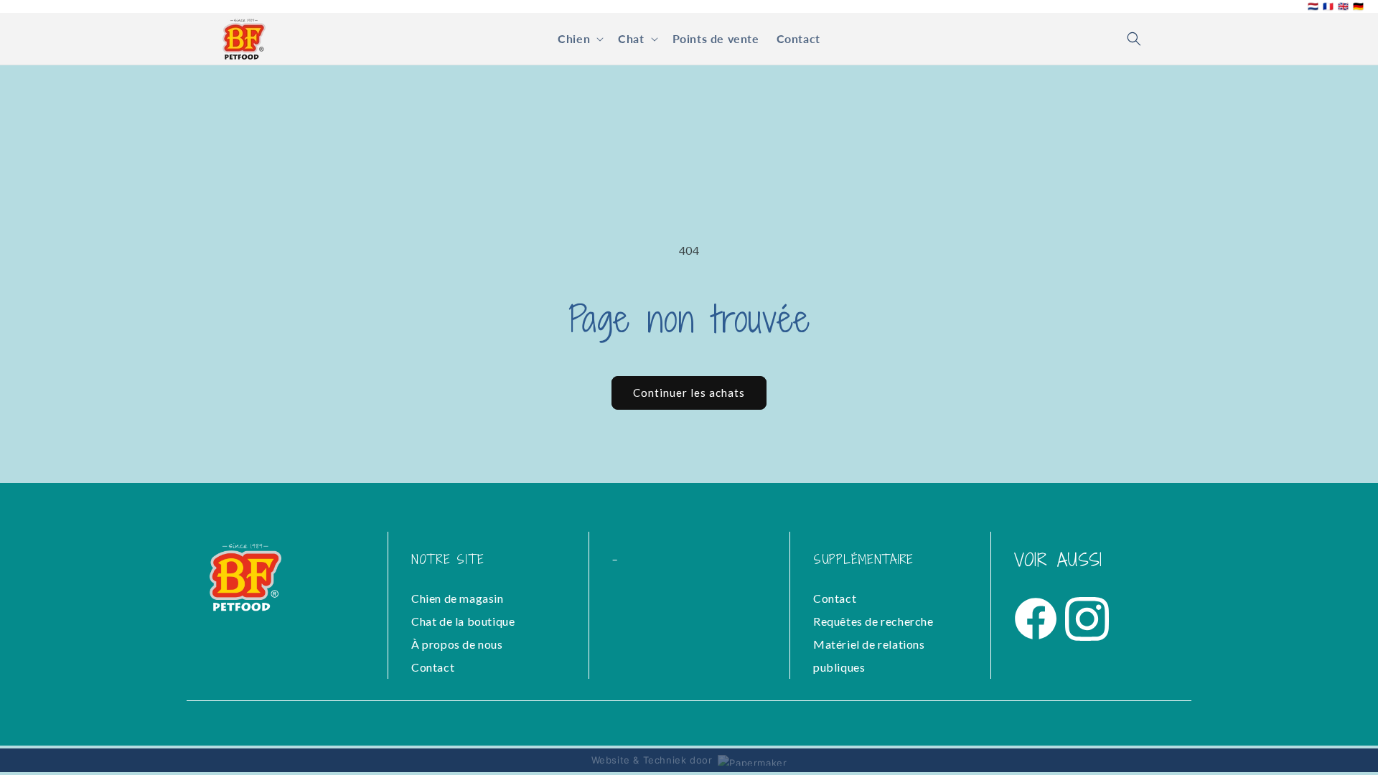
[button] (579, 39)
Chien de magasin (457, 598)
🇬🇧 (1343, 6)
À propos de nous (457, 644)
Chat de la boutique (463, 621)
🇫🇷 (1328, 6)
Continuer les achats (689, 392)
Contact (432, 667)
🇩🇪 (1358, 6)
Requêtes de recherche (873, 621)
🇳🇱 (1313, 6)
